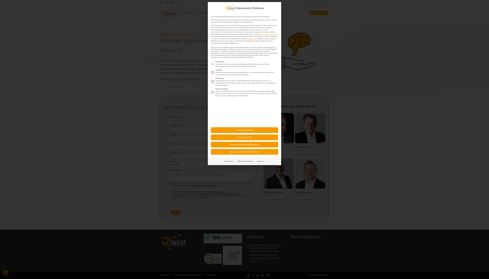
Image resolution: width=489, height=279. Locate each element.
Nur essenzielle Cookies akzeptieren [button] (244, 144)
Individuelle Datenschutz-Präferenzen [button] (244, 152)
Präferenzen (229, 161)
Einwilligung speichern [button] (244, 130)
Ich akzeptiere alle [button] (244, 137)
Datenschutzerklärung (267, 34)
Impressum (261, 161)
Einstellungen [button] (252, 39)
